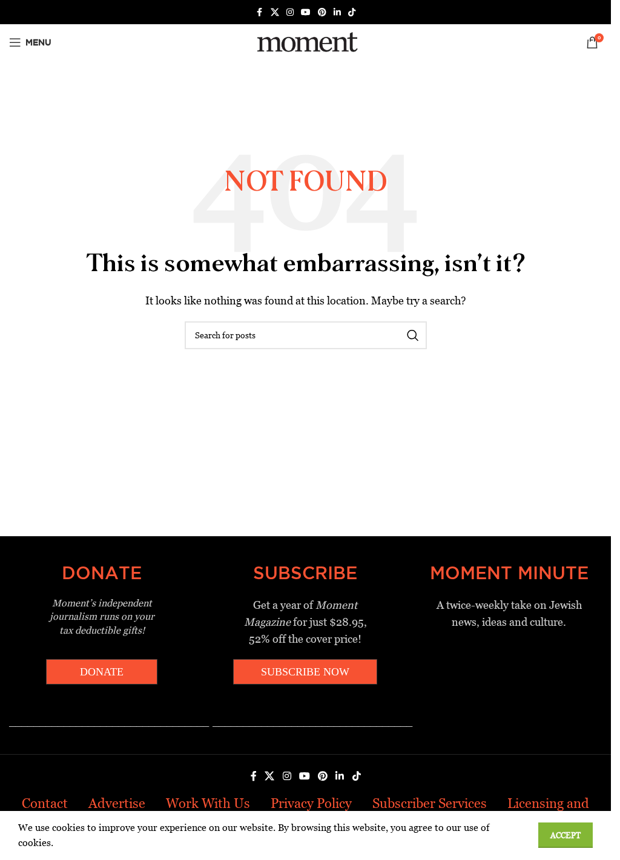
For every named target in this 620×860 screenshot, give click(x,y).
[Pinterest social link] (322, 12)
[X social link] (275, 12)
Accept (565, 835)
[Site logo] (305, 41)
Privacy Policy (311, 803)
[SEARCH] (413, 335)
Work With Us (208, 803)
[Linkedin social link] (337, 12)
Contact (45, 803)
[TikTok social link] (352, 12)
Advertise (116, 803)
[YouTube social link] (305, 12)
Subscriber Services (429, 803)
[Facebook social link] (259, 12)
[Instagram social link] (290, 12)
